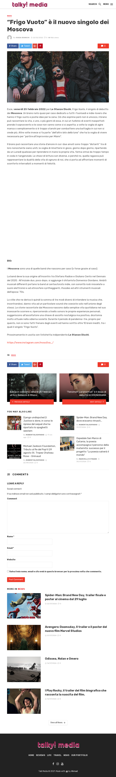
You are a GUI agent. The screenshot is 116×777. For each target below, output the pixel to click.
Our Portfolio (79, 755)
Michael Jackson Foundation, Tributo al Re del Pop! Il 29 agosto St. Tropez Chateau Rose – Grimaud (39, 451)
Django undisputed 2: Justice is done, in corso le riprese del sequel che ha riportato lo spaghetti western (38, 424)
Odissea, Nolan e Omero (61, 658)
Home (31, 755)
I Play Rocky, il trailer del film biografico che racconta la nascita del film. (75, 692)
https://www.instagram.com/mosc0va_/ (30, 342)
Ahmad (74, 771)
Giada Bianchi (22, 38)
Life (49, 755)
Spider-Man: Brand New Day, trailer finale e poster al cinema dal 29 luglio (75, 597)
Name (10, 536)
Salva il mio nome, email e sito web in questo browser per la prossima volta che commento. (55, 571)
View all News (56, 722)
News (9, 16)
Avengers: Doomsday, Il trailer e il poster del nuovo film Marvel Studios (76, 629)
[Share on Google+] (35, 46)
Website (11, 559)
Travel (57, 755)
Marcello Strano (88, 459)
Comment (12, 499)
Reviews (40, 755)
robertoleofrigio (35, 435)
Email (10, 548)
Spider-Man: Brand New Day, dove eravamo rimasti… (91, 419)
